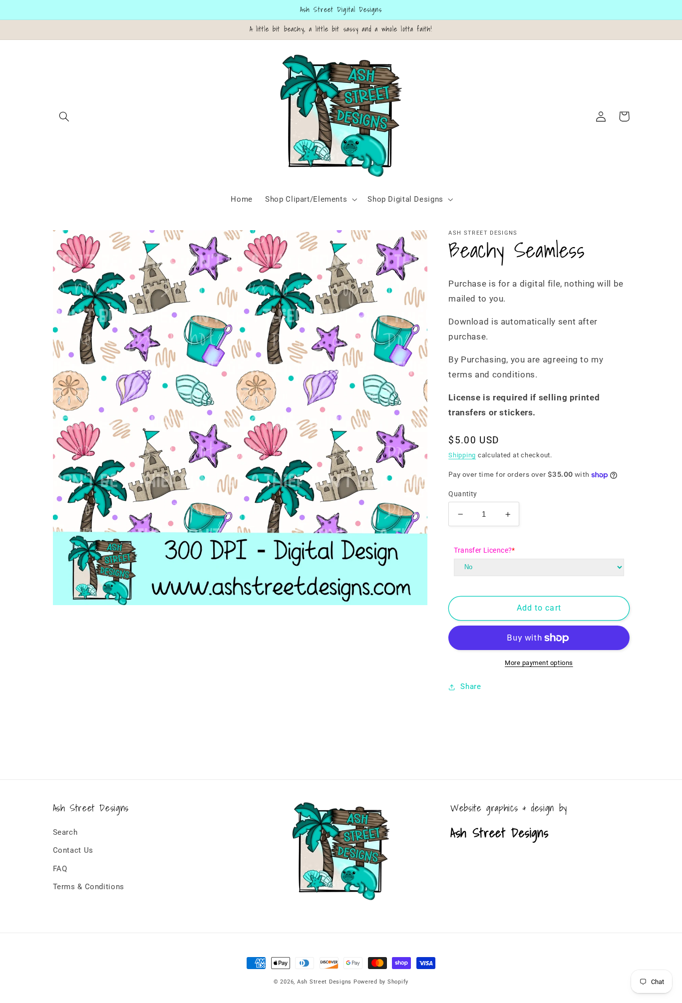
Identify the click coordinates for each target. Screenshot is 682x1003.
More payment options (539, 663)
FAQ (60, 868)
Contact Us (73, 850)
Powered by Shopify (380, 982)
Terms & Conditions (88, 886)
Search (65, 832)
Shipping (462, 455)
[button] (64, 116)
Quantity (462, 494)
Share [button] (470, 686)
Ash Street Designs (324, 982)
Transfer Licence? (484, 550)
